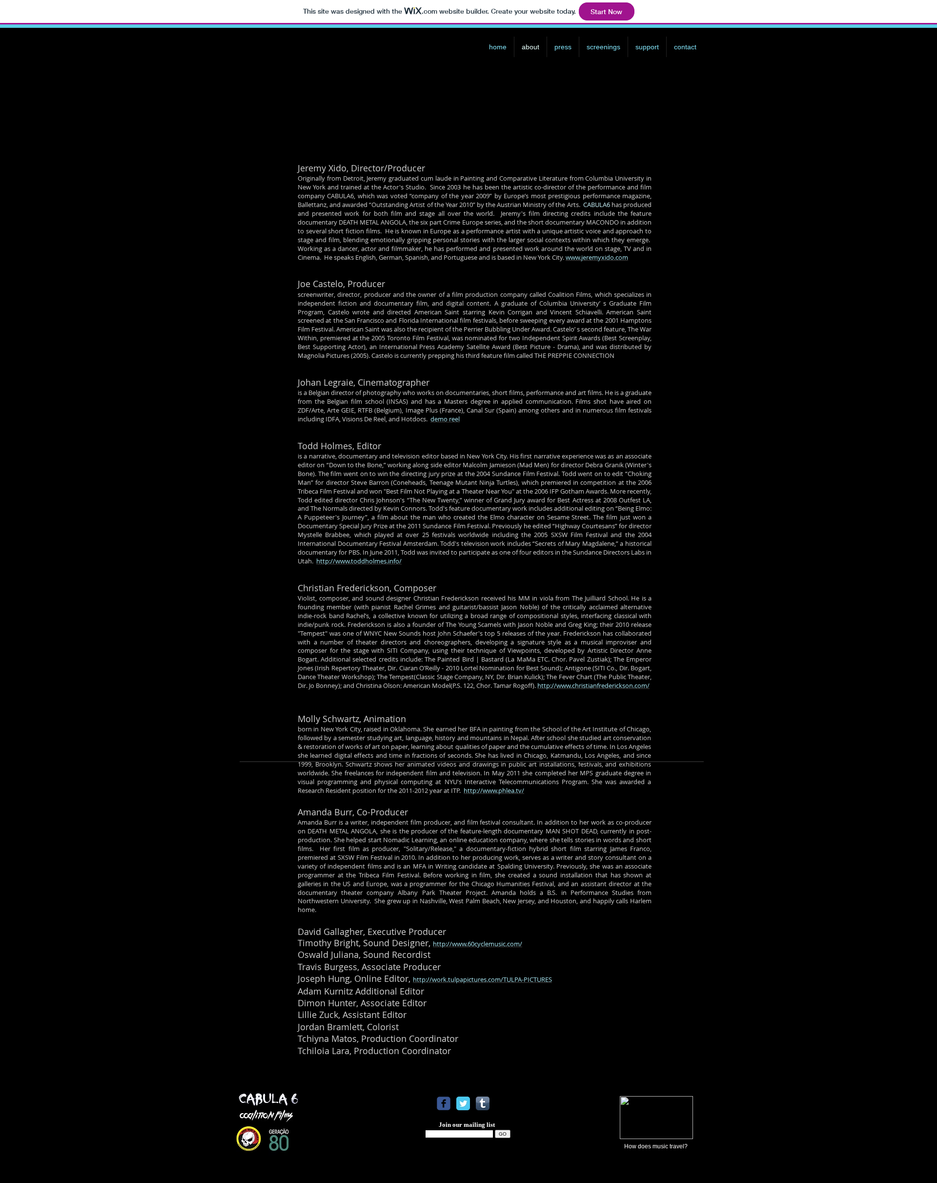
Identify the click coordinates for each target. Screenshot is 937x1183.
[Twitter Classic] (463, 1103)
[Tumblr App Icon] (482, 1103)
